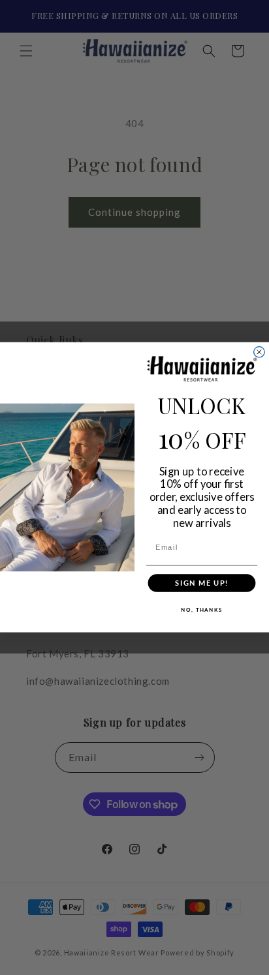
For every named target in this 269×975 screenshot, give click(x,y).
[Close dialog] (259, 352)
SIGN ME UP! (202, 583)
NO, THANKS (202, 610)
